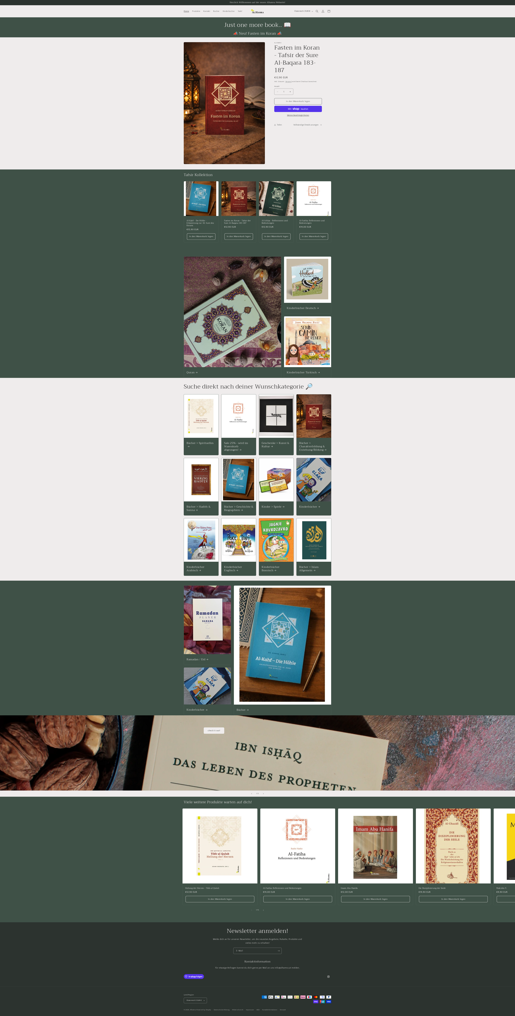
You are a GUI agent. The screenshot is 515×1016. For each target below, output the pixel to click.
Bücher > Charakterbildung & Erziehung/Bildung (312, 446)
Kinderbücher (308, 506)
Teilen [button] (279, 125)
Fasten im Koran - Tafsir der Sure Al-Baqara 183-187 (237, 222)
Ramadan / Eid (196, 659)
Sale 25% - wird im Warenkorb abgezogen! (236, 446)
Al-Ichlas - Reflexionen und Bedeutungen (275, 222)
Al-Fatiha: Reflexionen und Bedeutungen (312, 222)
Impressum (250, 1010)
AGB (258, 1010)
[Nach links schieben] (252, 910)
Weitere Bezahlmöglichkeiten (298, 115)
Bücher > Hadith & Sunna (198, 508)
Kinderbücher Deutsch (301, 308)
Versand (288, 81)
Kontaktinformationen (269, 1010)
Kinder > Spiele (272, 506)
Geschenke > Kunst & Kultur (275, 444)
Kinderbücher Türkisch (302, 372)
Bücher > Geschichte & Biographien (238, 508)
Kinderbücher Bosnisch (271, 568)
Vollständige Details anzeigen (306, 125)
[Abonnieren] (279, 951)
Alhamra (193, 1010)
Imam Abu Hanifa (349, 888)
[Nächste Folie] (263, 794)
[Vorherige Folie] (252, 794)
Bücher (241, 710)
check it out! (214, 730)
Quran (191, 372)
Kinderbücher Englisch (233, 568)
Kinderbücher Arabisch (196, 568)
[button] (317, 11)
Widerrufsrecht (237, 1010)
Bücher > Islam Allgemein (309, 568)
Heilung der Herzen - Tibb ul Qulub (202, 888)
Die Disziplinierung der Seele (432, 888)
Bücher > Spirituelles (200, 443)
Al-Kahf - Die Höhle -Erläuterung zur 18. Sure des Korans (200, 223)
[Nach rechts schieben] (263, 910)
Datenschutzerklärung (222, 1010)
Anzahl (276, 86)
